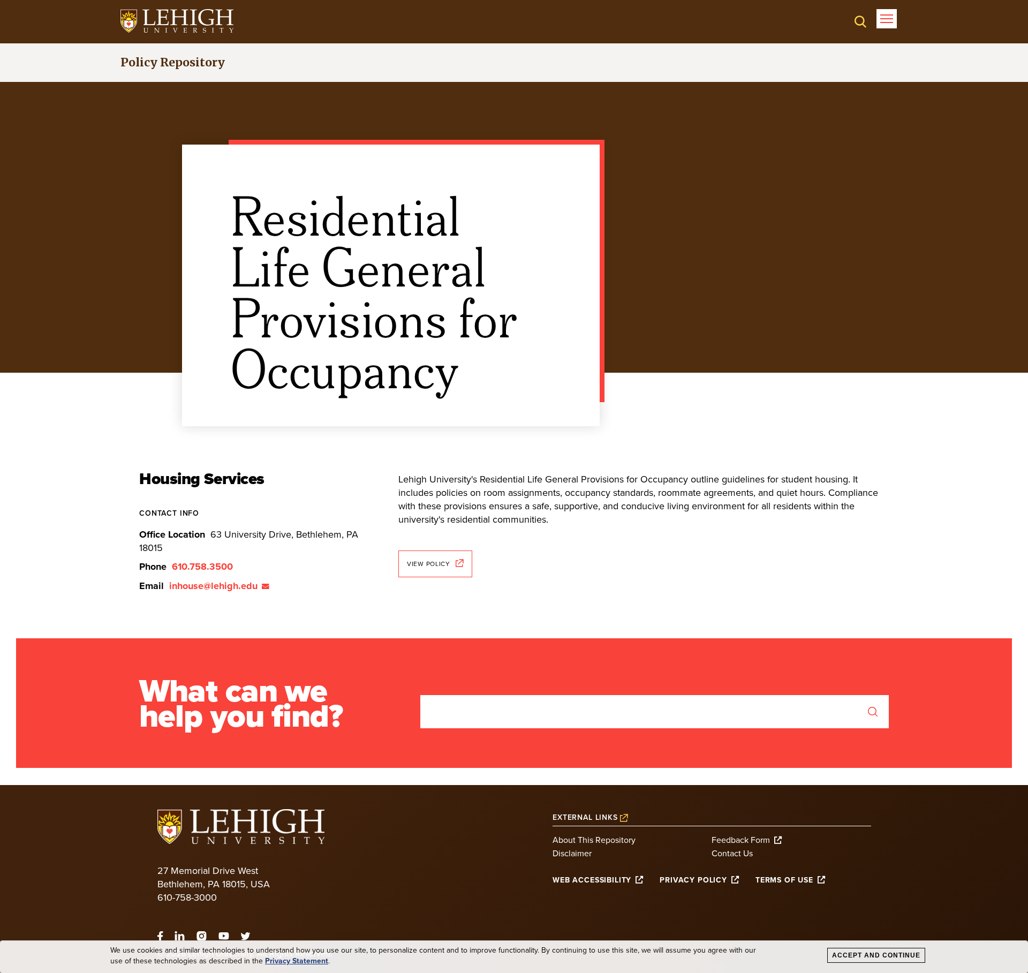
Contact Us (732, 853)
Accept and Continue (876, 955)
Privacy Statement (296, 961)
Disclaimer (572, 853)
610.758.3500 (202, 567)
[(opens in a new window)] (176, 21)
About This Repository (594, 840)
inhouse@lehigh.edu (213, 586)
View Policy (428, 564)
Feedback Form (741, 840)
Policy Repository (172, 62)
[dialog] (514, 957)
